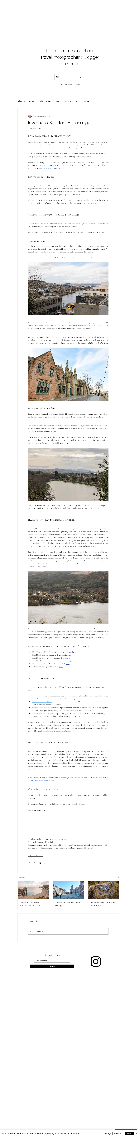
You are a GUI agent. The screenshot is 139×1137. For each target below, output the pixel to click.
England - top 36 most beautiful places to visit (31, 904)
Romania (67, 101)
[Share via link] (45, 863)
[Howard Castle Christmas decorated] (103, 890)
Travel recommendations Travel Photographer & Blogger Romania (69, 57)
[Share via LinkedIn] (40, 863)
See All (117, 877)
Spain (77, 101)
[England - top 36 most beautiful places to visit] (33, 890)
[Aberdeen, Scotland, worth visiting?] (68, 890)
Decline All (118, 1133)
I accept (129, 1133)
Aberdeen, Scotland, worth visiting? (68, 904)
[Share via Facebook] (29, 863)
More (86, 101)
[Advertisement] (69, 15)
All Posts (21, 101)
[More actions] (107, 116)
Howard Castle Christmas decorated (102, 904)
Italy (57, 101)
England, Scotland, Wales (40, 101)
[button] (116, 101)
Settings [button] (108, 1133)
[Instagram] (96, 961)
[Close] (136, 1133)
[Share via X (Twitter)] (34, 863)
